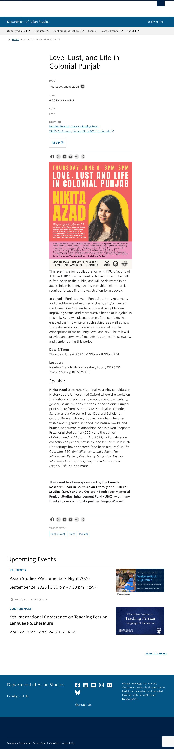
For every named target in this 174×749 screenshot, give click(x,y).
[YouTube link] (94, 686)
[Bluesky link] (79, 693)
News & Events (109, 31)
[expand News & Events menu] (122, 31)
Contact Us (83, 705)
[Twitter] (58, 157)
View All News (156, 653)
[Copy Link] (77, 157)
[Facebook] (52, 157)
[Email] (71, 157)
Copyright (54, 743)
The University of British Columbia (15, 9)
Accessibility (68, 743)
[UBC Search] (161, 3)
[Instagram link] (102, 686)
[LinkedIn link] (86, 686)
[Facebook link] (78, 686)
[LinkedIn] (65, 157)
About (130, 31)
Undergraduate (16, 31)
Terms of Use (39, 743)
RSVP (58, 142)
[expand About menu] (138, 31)
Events (15, 39)
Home (5, 39)
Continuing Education (66, 31)
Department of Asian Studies (28, 21)
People (92, 31)
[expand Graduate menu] (48, 31)
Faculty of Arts (155, 21)
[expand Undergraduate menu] (29, 31)
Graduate (39, 31)
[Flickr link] (110, 686)
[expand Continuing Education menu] (82, 31)
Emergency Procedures (18, 743)
